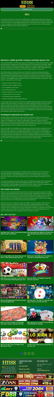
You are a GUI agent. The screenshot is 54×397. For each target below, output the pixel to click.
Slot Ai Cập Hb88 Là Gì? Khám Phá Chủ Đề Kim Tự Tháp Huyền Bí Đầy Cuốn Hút (13, 256)
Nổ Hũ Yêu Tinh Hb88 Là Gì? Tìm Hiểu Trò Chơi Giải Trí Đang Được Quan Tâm (39, 256)
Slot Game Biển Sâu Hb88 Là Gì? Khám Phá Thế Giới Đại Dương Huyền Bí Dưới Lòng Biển (40, 234)
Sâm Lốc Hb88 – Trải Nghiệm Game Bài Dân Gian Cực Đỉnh (39, 279)
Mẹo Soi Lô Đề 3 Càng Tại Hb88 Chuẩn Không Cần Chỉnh (12, 345)
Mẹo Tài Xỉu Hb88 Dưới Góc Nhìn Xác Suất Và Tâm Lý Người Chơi (13, 301)
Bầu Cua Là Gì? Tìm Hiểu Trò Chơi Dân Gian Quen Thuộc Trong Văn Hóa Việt (12, 323)
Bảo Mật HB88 (23, 366)
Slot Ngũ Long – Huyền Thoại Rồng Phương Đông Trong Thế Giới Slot (14, 233)
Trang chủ (25, 9)
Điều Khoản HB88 (24, 369)
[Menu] (52, 2)
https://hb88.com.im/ (43, 370)
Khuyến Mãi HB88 (24, 372)
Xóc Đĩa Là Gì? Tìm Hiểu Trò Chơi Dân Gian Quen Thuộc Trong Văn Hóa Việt (40, 301)
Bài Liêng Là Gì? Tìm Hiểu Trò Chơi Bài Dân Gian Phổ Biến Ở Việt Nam (40, 323)
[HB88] (27, 2)
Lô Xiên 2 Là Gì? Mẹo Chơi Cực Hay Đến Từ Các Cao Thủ (40, 345)
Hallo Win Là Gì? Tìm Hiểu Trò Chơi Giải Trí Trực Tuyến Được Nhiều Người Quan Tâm (14, 279)
